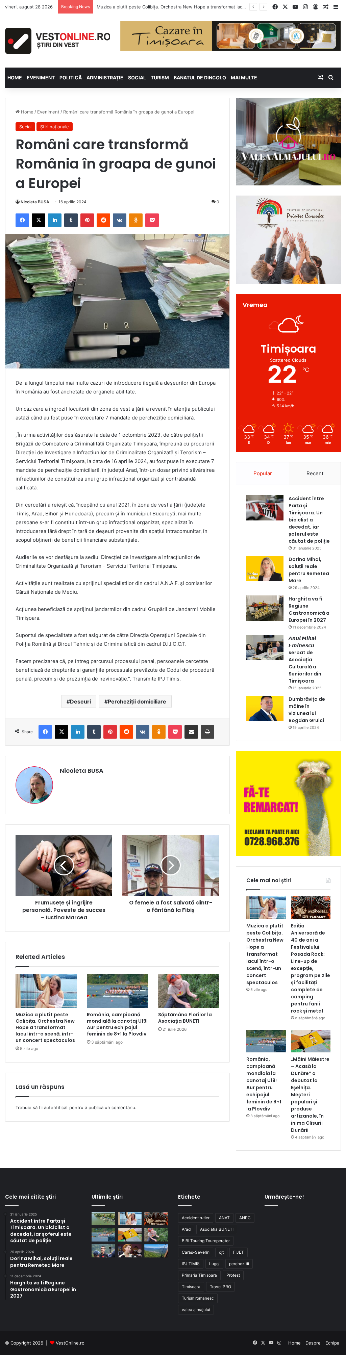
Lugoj (214, 1263)
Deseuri (80, 701)
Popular (262, 473)
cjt (221, 1252)
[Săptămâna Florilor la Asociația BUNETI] (188, 991)
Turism (160, 77)
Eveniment (41, 77)
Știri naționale (54, 126)
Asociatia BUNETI (216, 1229)
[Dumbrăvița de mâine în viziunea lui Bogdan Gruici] (264, 708)
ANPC (245, 1217)
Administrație (104, 77)
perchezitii (239, 1263)
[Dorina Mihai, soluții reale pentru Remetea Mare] (264, 568)
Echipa (332, 1343)
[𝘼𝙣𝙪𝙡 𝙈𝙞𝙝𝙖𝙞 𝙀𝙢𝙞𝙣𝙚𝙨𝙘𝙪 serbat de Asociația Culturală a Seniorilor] (264, 647)
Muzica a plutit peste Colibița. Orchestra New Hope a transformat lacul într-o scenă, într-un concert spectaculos (45, 1027)
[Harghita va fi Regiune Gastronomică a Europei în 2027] (264, 608)
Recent (314, 473)
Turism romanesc (198, 1298)
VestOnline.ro (70, 1343)
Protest (233, 1275)
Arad (186, 1229)
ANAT (224, 1217)
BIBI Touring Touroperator (206, 1240)
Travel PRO (220, 1286)
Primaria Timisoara (199, 1275)
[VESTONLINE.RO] (57, 41)
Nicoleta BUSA (35, 201)
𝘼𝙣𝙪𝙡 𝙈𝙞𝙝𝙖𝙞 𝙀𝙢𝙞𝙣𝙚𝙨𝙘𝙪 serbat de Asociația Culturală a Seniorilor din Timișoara (305, 659)
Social (137, 77)
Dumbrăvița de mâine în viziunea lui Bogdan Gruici (307, 710)
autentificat (56, 1107)
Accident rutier (195, 1217)
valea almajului (196, 1309)
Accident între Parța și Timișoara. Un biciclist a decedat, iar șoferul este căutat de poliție (309, 519)
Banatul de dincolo (200, 77)
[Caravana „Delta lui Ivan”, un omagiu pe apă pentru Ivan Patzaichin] (103, 1218)
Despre (313, 1343)
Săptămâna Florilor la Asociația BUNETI (185, 1017)
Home (26, 111)
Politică (70, 77)
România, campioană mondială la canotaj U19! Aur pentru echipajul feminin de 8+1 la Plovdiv (117, 1024)
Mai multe (244, 77)
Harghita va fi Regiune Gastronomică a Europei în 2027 (309, 609)
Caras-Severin (195, 1252)
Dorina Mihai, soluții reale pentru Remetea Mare (309, 570)
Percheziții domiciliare (137, 701)
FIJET (238, 1252)
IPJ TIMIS (191, 1263)
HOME (14, 77)
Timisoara (191, 1286)
